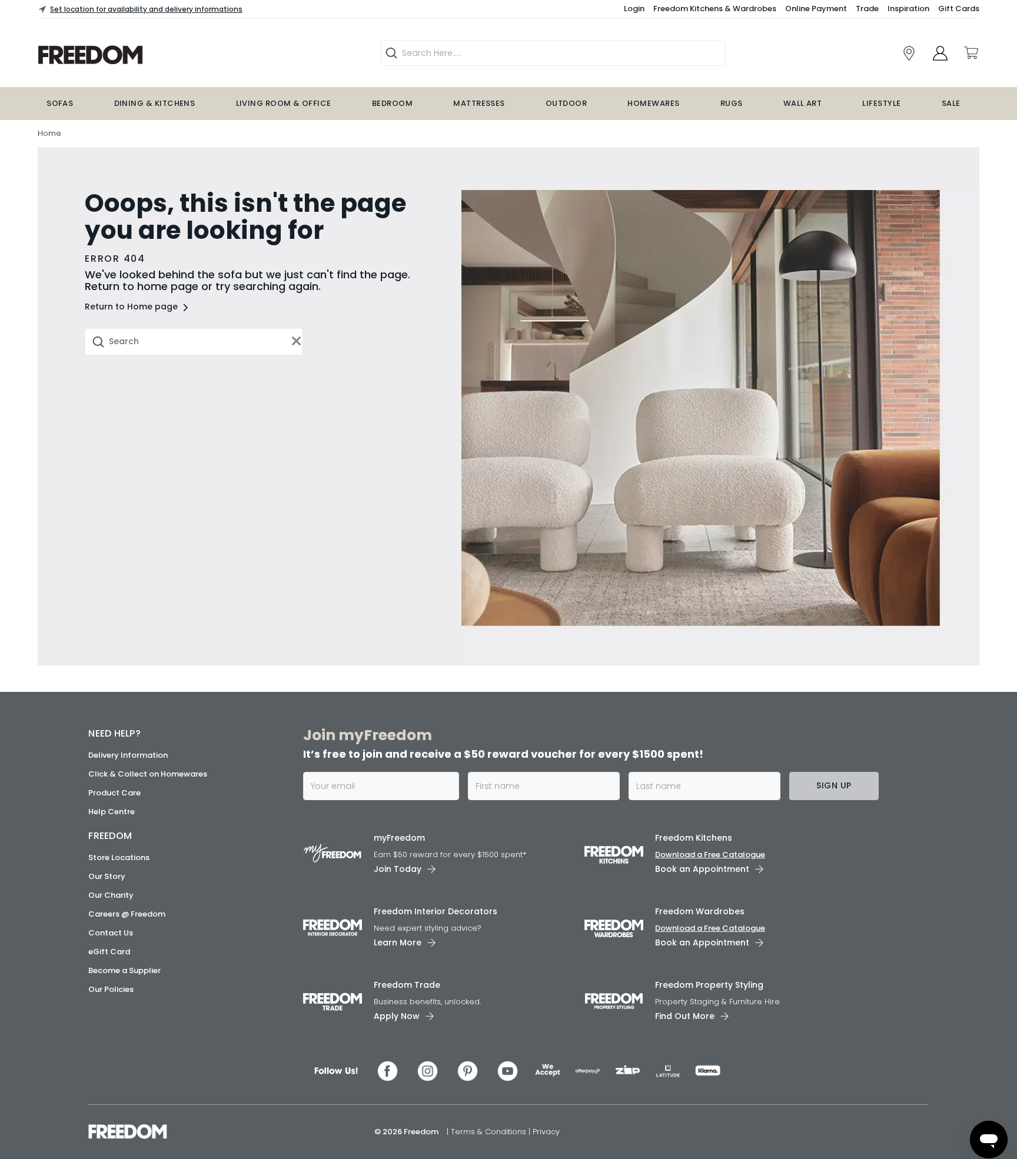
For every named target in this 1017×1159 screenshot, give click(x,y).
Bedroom (392, 103)
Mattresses (479, 103)
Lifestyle (881, 103)
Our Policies (111, 989)
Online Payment (816, 8)
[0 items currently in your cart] (970, 53)
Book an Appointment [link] (702, 869)
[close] (296, 341)
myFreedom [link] (399, 838)
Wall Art (802, 103)
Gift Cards (958, 8)
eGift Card (109, 951)
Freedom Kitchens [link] (693, 838)
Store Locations (118, 857)
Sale (951, 103)
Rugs (731, 103)
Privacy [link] (546, 1131)
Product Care (114, 792)
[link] (909, 53)
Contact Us (110, 932)
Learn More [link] (397, 942)
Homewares (653, 103)
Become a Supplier (124, 970)
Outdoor (566, 103)
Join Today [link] (397, 869)
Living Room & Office (283, 103)
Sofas (59, 103)
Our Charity (111, 895)
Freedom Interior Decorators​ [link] (435, 911)
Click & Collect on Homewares (147, 774)
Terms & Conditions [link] (490, 1131)
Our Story (106, 876)
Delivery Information (128, 755)
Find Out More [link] (684, 1016)
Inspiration (908, 8)
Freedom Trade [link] (407, 985)
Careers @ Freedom (126, 914)
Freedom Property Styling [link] (709, 985)
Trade (867, 8)
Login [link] (634, 8)
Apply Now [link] (397, 1016)
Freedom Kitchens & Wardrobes (714, 8)
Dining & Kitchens (154, 103)
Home (49, 133)
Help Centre (111, 811)
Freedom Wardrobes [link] (700, 911)
